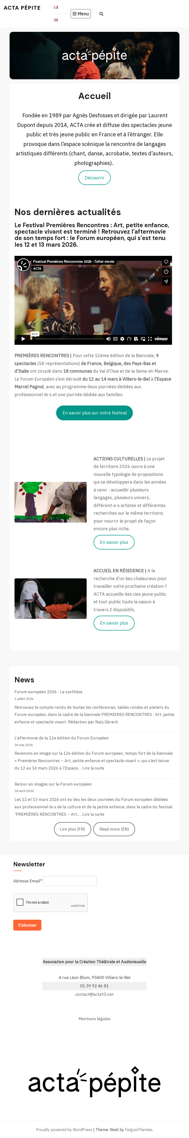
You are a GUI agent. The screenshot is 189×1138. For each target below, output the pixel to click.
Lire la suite (93, 768)
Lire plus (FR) (72, 829)
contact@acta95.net (94, 994)
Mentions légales (94, 1018)
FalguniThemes (138, 1129)
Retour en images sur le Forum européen (53, 784)
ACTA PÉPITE (22, 7)
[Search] (101, 14)
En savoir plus (114, 542)
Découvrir (95, 178)
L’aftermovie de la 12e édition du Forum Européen (62, 738)
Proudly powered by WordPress (64, 1129)
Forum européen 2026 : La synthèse (48, 691)
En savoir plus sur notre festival (95, 413)
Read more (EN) (114, 829)
